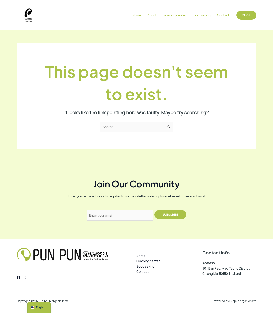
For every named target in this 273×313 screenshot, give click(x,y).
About (151, 15)
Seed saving (202, 15)
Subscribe (170, 214)
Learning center (174, 15)
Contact (223, 15)
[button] (246, 15)
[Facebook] (18, 277)
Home (137, 15)
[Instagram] (24, 277)
